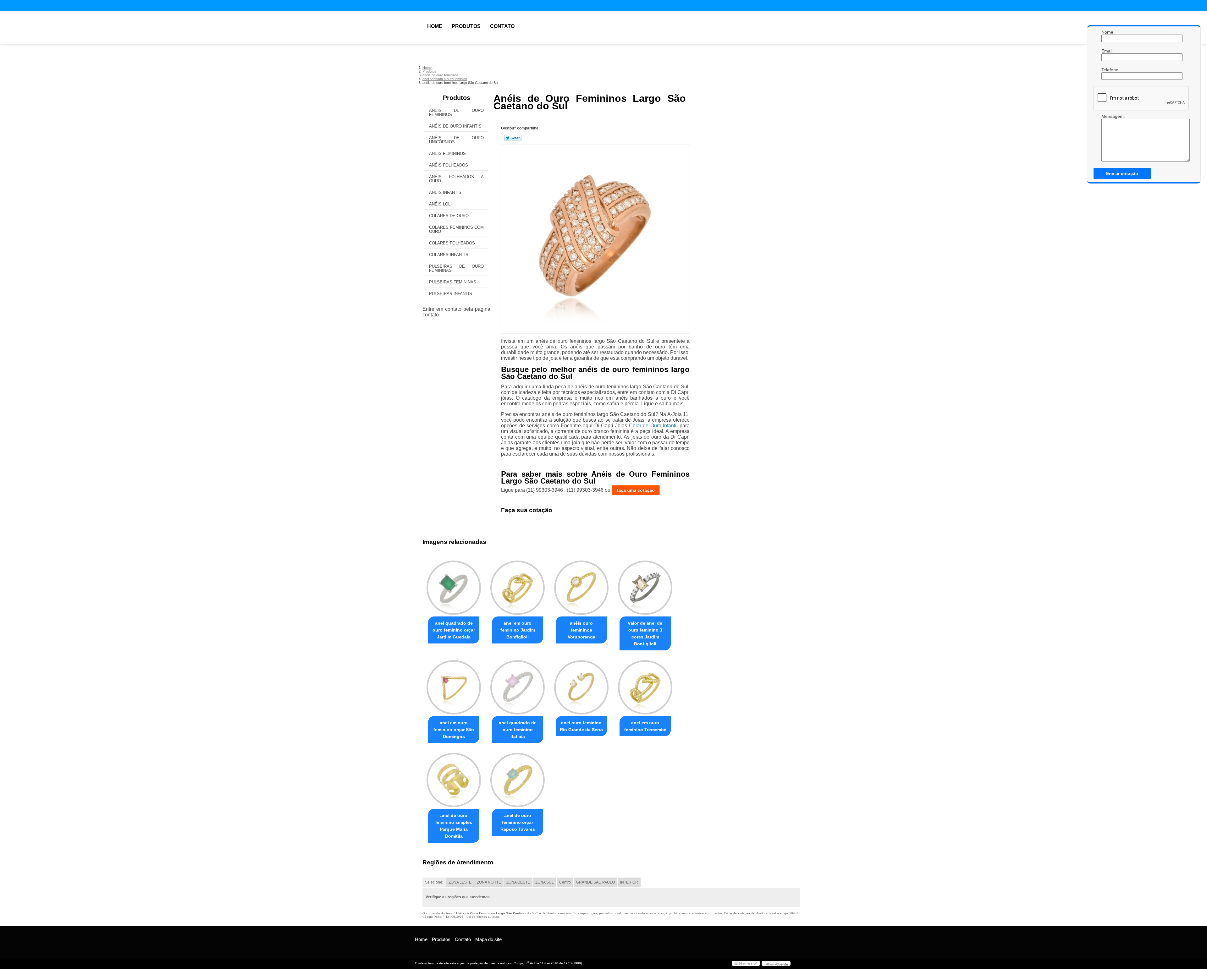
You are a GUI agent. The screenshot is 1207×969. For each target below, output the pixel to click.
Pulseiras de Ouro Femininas (456, 268)
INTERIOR (629, 882)
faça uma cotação (636, 490)
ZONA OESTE (518, 882)
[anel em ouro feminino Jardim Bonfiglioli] (517, 588)
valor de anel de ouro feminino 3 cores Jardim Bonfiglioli (645, 633)
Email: (1107, 50)
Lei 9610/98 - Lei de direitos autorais (472, 916)
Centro (565, 882)
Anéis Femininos (447, 153)
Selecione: (434, 882)
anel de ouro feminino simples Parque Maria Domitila (453, 826)
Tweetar (512, 138)
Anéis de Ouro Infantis (455, 126)
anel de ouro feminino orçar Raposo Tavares (517, 822)
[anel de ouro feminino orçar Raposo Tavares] (517, 780)
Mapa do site (488, 939)
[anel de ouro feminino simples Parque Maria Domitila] (454, 780)
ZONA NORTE (489, 882)
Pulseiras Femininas (452, 282)
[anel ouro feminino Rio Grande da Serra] (581, 687)
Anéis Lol (439, 204)
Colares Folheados (452, 243)
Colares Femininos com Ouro (456, 229)
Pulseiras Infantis (450, 293)
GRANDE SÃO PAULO (595, 882)
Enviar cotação (1122, 173)
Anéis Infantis (445, 192)
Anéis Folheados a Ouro (456, 178)
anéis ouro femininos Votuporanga (581, 630)
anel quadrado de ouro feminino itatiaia (518, 729)
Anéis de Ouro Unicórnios (456, 139)
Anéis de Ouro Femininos (456, 112)
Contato (502, 26)
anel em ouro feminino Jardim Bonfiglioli (517, 630)
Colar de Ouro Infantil (653, 425)
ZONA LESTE (460, 882)
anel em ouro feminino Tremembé (645, 726)
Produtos (466, 26)
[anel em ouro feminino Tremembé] (645, 687)
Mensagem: (1107, 116)
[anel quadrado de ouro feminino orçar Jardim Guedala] (454, 588)
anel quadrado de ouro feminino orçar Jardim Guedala (454, 630)
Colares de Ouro (449, 215)
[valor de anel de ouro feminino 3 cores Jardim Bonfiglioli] (645, 588)
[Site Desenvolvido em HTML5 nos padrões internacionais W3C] (746, 963)
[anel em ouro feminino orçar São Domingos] (454, 687)
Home (434, 26)
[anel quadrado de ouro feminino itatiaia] (517, 687)
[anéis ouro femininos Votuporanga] (581, 588)
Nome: (1107, 32)
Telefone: (1107, 69)
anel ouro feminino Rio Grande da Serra (581, 726)
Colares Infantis (448, 254)
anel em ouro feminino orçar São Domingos (453, 729)
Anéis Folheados (448, 165)
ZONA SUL (544, 882)
